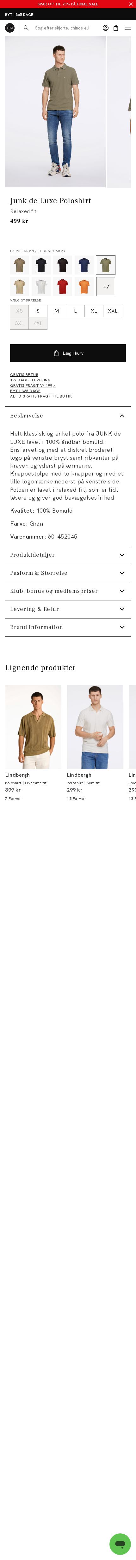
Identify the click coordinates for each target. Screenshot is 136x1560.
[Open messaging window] (120, 1544)
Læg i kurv (73, 353)
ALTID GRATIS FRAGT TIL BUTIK (33, 14)
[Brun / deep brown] (62, 265)
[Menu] (128, 28)
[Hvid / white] (41, 286)
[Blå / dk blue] (84, 265)
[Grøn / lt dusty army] (105, 265)
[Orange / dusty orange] (84, 286)
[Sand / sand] (19, 286)
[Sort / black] (41, 265)
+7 (105, 286)
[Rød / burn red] (62, 286)
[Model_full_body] (55, 112)
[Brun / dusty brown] (19, 265)
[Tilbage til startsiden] (10, 28)
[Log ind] (105, 28)
